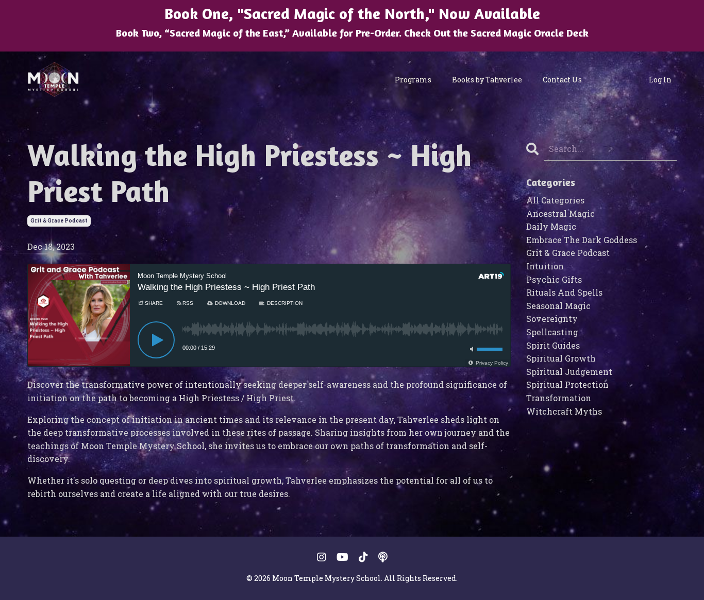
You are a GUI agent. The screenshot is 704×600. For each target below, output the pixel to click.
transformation (558, 397)
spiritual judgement (569, 371)
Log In (660, 79)
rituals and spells (564, 292)
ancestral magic (560, 213)
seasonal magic (558, 305)
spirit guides (553, 345)
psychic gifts (554, 279)
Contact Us (562, 79)
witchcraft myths (564, 411)
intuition (545, 266)
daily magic (551, 226)
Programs (413, 79)
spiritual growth (561, 358)
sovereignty (552, 318)
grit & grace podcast (59, 220)
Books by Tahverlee (487, 79)
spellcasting (552, 332)
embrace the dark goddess (581, 239)
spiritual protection (567, 384)
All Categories (555, 200)
